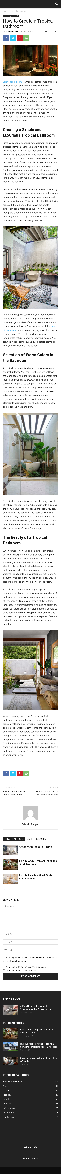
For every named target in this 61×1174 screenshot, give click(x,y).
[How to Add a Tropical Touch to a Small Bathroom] (10, 864)
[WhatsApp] (26, 38)
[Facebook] (6, 38)
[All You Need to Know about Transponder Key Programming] (10, 1010)
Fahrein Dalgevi (12, 31)
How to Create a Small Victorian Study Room (47, 793)
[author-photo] (30, 820)
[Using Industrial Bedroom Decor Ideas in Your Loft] (10, 1061)
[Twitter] (13, 38)
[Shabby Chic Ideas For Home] (10, 850)
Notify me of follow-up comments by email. (26, 967)
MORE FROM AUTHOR (37, 839)
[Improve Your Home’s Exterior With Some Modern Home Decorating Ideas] (10, 1046)
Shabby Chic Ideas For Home (35, 846)
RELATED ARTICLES (14, 839)
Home (5, 11)
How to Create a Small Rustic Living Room (14, 793)
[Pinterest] (20, 38)
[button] (5, 4)
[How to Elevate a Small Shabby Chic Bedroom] (10, 879)
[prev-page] (5, 889)
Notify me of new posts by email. (21, 970)
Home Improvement (19, 11)
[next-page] (9, 889)
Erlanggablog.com (12, 81)
